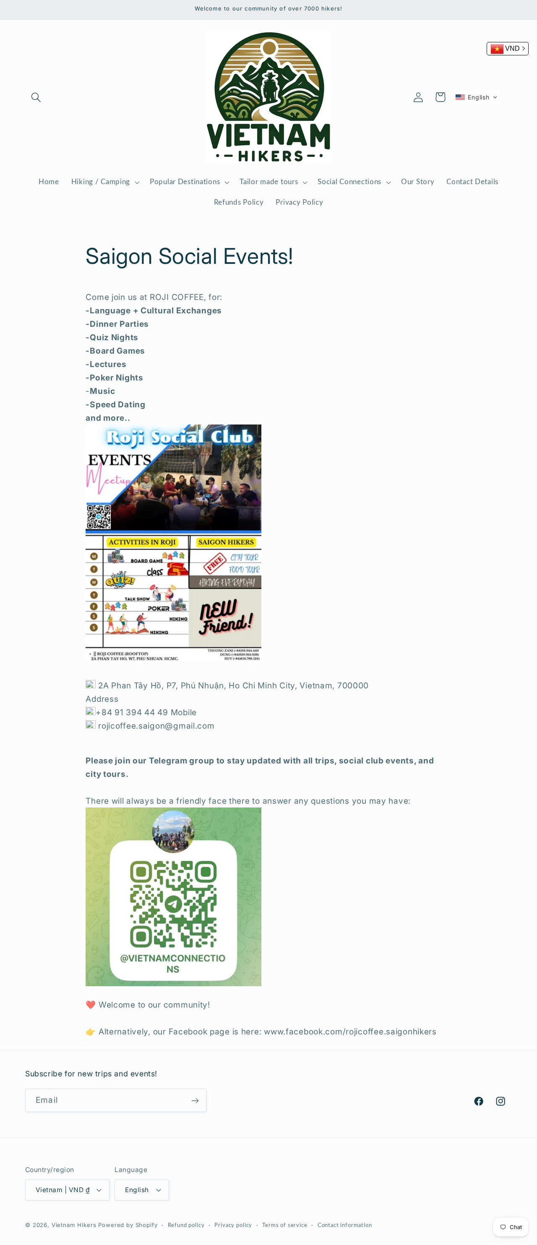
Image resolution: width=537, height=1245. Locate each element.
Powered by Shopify (127, 1224)
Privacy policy (233, 1225)
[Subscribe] (195, 1100)
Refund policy (186, 1225)
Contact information (345, 1225)
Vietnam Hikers (74, 1224)
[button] (36, 97)
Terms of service (284, 1225)
